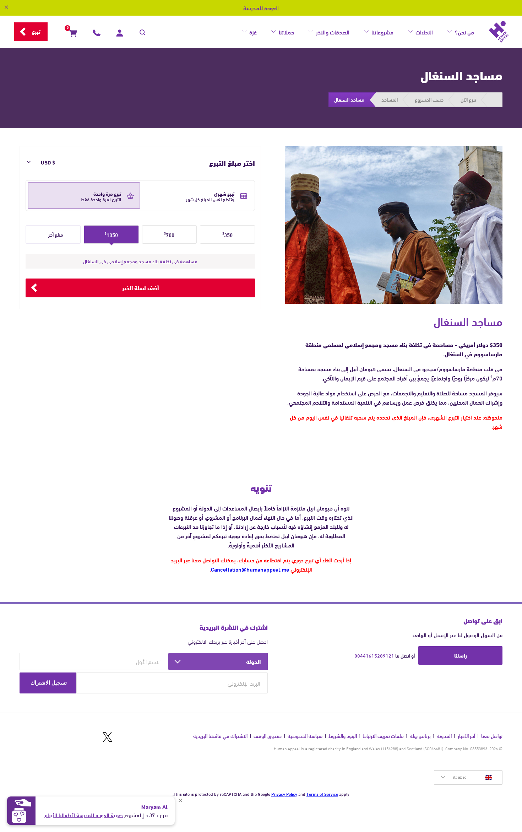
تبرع (36, 31)
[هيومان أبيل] (499, 32)
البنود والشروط (342, 735)
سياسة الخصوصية (305, 735)
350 (227, 234)
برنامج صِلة (420, 735)
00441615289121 (374, 655)
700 (169, 234)
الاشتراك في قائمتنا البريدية (220, 735)
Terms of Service (322, 794)
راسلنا (460, 655)
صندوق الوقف (268, 735)
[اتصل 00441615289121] (96, 34)
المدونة (444, 735)
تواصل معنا (491, 735)
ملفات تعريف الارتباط (383, 735)
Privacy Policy (284, 794)
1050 (111, 234)
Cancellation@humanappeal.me (250, 569)
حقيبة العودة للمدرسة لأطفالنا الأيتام (83, 815)
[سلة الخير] (73, 34)
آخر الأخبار (466, 735)
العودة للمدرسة (261, 7)
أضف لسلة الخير (140, 287)
